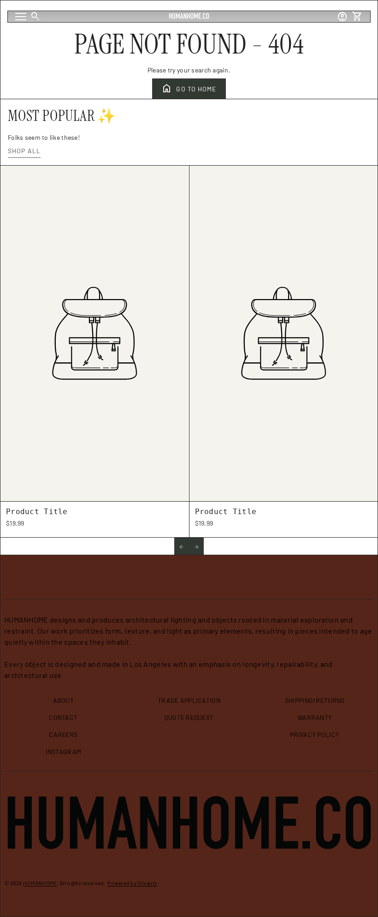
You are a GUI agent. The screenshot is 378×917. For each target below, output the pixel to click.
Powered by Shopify (132, 883)
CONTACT (63, 717)
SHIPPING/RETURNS (314, 700)
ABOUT (63, 700)
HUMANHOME (40, 883)
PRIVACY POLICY (314, 734)
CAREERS (63, 734)
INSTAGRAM (64, 751)
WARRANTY (314, 717)
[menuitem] (64, 704)
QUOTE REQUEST (189, 717)
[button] (181, 546)
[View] (94, 333)
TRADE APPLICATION (189, 700)
